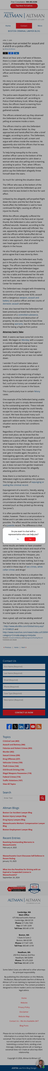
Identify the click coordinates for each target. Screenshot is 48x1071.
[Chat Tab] (24, 535)
